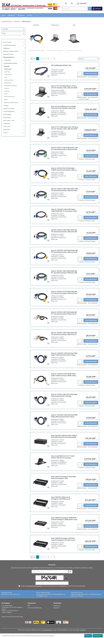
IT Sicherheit (7, 60)
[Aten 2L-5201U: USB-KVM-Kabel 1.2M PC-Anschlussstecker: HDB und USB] (41, 153)
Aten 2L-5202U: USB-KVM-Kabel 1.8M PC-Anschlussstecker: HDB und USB (64, 189)
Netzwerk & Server (8, 57)
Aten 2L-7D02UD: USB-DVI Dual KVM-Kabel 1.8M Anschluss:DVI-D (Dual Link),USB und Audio (64, 354)
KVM (6, 77)
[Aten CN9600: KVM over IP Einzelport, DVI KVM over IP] (41, 503)
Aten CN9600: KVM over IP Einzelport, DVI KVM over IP (61, 498)
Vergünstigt (6, 129)
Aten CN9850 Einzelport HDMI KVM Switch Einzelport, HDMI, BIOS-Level (64, 518)
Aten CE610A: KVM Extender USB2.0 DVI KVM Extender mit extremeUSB (64, 436)
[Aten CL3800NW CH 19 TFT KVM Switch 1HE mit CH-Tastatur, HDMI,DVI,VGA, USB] (41, 462)
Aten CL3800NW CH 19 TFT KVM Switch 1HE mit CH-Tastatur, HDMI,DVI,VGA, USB (62, 457)
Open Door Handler (8, 108)
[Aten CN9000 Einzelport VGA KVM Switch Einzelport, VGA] (41, 482)
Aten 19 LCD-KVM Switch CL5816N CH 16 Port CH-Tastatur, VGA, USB (63, 107)
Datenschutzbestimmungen (34, 586)
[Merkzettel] (66, 3)
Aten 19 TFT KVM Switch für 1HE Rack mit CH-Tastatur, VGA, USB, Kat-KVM (64, 128)
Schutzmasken (7, 114)
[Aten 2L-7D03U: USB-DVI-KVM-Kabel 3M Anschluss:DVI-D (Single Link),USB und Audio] (41, 400)
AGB (61, 586)
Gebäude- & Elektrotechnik (10, 51)
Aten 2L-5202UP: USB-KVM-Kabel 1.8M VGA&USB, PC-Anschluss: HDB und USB (64, 210)
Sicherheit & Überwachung (11, 102)
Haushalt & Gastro (8, 54)
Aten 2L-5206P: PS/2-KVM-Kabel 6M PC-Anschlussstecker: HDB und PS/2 (64, 292)
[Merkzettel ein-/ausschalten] (48, 76)
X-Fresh (5, 132)
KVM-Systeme (8, 69)
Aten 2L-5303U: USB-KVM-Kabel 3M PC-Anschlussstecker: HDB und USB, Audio (64, 313)
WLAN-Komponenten (9, 96)
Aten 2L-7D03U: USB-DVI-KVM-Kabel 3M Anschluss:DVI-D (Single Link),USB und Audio (64, 395)
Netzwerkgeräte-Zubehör (10, 85)
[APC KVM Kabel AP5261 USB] (41, 71)
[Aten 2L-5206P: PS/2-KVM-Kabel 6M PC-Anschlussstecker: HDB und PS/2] (41, 297)
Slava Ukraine (7, 117)
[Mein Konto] (72, 3)
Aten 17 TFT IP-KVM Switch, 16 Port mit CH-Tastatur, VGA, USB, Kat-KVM (64, 87)
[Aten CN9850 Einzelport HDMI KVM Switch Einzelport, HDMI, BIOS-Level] (41, 523)
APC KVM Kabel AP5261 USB (61, 65)
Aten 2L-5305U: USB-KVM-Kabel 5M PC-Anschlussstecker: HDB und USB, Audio (64, 333)
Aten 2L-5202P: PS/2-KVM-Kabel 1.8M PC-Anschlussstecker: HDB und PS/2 (64, 169)
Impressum (56, 607)
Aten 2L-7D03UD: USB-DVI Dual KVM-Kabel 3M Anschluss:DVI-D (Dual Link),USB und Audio (64, 416)
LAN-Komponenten (9, 80)
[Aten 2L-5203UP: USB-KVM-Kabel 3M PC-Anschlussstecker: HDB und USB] (41, 256)
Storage (6, 105)
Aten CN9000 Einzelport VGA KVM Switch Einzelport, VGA (63, 477)
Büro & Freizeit (7, 42)
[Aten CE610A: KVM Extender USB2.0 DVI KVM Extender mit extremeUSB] (41, 441)
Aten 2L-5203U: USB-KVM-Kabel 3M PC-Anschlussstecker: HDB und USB (64, 231)
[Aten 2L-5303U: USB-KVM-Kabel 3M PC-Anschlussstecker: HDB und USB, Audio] (41, 318)
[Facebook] (74, 622)
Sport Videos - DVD (8, 120)
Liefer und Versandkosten (35, 607)
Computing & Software (9, 45)
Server (5, 99)
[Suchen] (90, 9)
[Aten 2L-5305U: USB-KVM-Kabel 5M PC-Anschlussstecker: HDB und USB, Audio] (41, 338)
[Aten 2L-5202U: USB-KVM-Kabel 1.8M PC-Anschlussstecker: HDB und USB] (41, 194)
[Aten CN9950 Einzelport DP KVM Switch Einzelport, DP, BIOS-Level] (41, 544)
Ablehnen (88, 635)
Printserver (7, 91)
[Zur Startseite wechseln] (32, 6)
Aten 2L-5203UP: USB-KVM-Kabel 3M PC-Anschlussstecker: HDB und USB (64, 251)
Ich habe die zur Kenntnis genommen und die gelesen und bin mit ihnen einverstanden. (53, 586)
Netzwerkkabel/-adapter (10, 63)
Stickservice (6, 123)
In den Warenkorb (91, 73)
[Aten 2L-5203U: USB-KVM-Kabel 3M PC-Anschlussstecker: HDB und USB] (41, 235)
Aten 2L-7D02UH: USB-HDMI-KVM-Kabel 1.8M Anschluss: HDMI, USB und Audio (64, 375)
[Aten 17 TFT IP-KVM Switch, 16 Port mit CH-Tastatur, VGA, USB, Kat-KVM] (41, 91)
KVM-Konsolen (8, 74)
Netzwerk (6, 66)
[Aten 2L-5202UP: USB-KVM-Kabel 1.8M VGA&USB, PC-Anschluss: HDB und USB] (41, 215)
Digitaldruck (6, 48)
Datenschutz (57, 605)
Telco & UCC (6, 126)
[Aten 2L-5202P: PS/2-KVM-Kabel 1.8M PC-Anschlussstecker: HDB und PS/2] (41, 174)
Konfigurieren (98, 635)
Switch (5, 93)
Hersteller (5, 29)
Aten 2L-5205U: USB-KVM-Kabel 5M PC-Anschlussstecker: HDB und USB (64, 272)
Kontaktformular (18, 616)
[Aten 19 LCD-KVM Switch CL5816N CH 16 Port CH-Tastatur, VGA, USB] (41, 112)
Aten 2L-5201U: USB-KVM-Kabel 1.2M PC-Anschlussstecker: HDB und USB (64, 148)
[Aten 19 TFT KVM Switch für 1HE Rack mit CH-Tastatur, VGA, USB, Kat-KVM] (41, 133)
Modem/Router (8, 82)
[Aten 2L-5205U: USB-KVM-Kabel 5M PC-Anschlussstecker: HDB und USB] (41, 277)
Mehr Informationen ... (49, 635)
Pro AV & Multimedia (8, 111)
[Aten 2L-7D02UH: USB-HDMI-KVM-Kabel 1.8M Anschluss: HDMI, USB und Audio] (41, 379)
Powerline (6, 88)
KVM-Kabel (7, 71)
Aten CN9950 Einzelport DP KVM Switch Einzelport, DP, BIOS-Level (63, 539)
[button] (22, 42)
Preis (4, 33)
